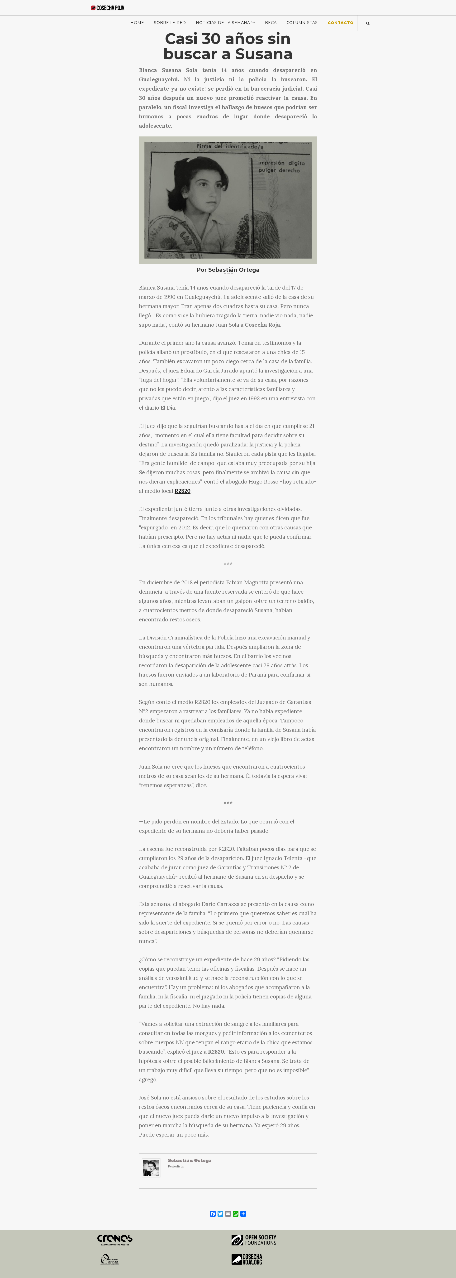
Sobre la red (170, 22)
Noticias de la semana (223, 22)
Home (137, 22)
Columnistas (302, 22)
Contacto (341, 22)
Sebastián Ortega (190, 1160)
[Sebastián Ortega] (151, 1170)
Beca (271, 22)
